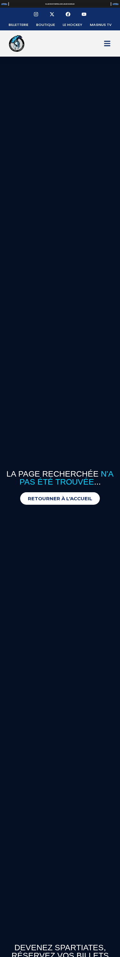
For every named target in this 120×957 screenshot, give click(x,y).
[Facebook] (68, 14)
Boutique (45, 24)
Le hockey (72, 24)
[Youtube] (84, 14)
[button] (107, 43)
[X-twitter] (52, 14)
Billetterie (18, 24)
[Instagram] (36, 14)
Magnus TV (101, 24)
